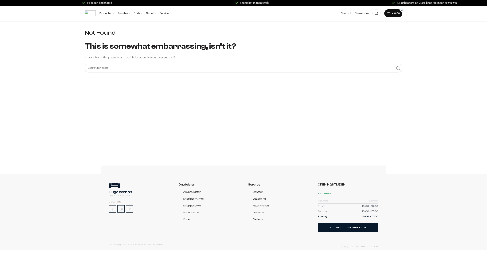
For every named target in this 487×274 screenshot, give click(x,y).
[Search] (376, 13)
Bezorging (259, 199)
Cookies (374, 246)
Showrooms (191, 212)
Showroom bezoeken (346, 227)
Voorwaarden (359, 246)
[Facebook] (112, 209)
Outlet (186, 219)
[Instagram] (121, 209)
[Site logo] (90, 13)
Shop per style (192, 206)
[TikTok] (129, 209)
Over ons (258, 212)
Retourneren (261, 206)
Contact (258, 192)
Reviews (258, 219)
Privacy (344, 246)
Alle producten (192, 192)
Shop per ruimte (193, 199)
